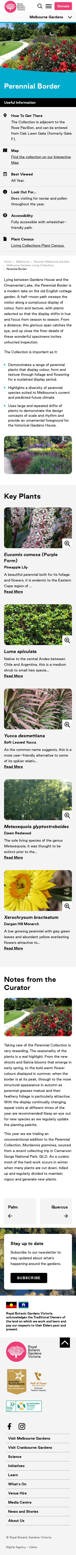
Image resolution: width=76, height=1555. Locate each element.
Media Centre (20, 1502)
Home (8, 261)
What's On (17, 1484)
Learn (13, 1475)
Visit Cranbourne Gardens (30, 1447)
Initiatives (16, 1466)
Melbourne (22, 261)
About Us (16, 1521)
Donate (63, 6)
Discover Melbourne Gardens (52, 261)
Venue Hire (17, 1493)
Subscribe (29, 1278)
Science (14, 1457)
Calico (33, 1547)
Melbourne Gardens (46, 17)
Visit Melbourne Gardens (29, 1438)
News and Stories (23, 1511)
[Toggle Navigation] (49, 6)
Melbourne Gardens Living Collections (30, 265)
